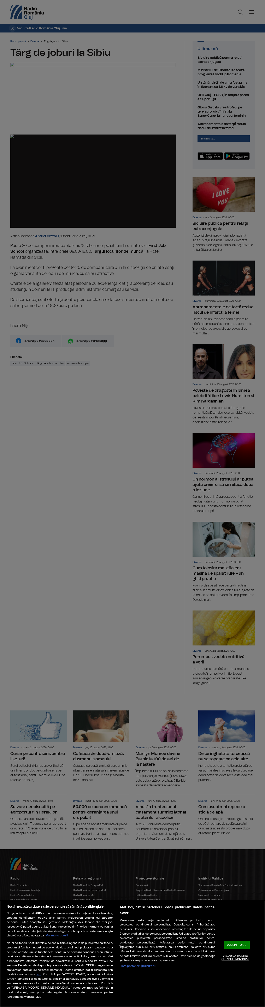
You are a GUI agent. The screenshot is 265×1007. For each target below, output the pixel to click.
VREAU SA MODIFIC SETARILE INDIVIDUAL (235, 958)
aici (38, 974)
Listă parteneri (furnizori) (137, 965)
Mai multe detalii (57, 935)
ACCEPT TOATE (237, 945)
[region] (132, 953)
